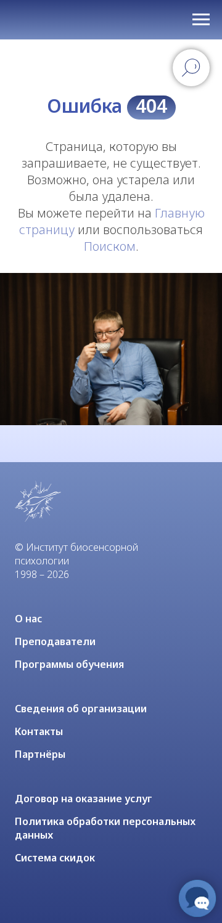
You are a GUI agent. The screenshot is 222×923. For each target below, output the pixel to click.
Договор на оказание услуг (83, 798)
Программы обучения (69, 664)
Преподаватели (55, 641)
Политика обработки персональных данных (105, 828)
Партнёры (40, 754)
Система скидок (55, 857)
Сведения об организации (81, 708)
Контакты (39, 731)
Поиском (110, 246)
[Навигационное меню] (201, 20)
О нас (28, 618)
